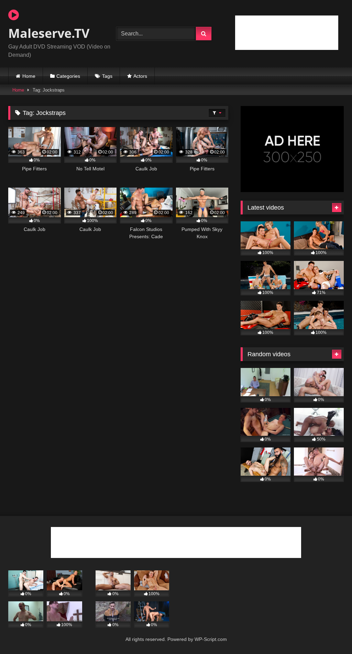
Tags (107, 76)
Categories (68, 76)
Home (28, 76)
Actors (140, 76)
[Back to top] (330, 633)
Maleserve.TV (48, 33)
